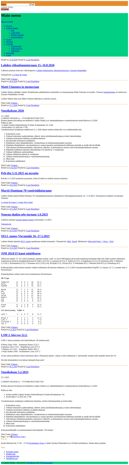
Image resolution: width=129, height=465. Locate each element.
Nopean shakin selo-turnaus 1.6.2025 (24, 214)
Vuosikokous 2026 (12, 110)
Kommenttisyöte (12, 456)
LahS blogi (15, 33)
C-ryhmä (19, 202)
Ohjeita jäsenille (17, 35)
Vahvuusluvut (16, 48)
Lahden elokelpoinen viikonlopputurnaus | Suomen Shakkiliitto (61, 70)
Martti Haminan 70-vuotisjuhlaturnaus (26, 190)
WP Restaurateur (46, 463)
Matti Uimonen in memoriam (20, 86)
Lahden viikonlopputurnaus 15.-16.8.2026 (28, 65)
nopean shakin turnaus (25, 220)
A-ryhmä (15, 75)
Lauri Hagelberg (32, 60)
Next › (18, 437)
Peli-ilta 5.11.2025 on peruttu (19, 173)
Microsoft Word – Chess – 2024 (101, 241)
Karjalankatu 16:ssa (36, 443)
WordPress (31, 463)
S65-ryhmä (28, 202)
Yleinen (14, 79)
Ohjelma (9, 42)
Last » (23, 437)
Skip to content (7, 22)
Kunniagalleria (17, 37)
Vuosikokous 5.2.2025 (14, 372)
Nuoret (9, 39)
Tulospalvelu (16, 46)
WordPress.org (12, 458)
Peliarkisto (15, 51)
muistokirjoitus (109, 92)
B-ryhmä (23, 75)
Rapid (74, 241)
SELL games (26, 241)
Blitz (69, 241)
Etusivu (9, 26)
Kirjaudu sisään (12, 452)
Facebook (5, 9)
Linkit (8, 55)
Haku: (3, 4)
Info (12, 30)
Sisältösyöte (10, 454)
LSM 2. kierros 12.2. (14, 335)
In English (10, 53)
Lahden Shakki (7, 7)
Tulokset (9, 44)
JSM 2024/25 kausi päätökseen (20, 253)
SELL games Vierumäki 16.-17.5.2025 (25, 236)
